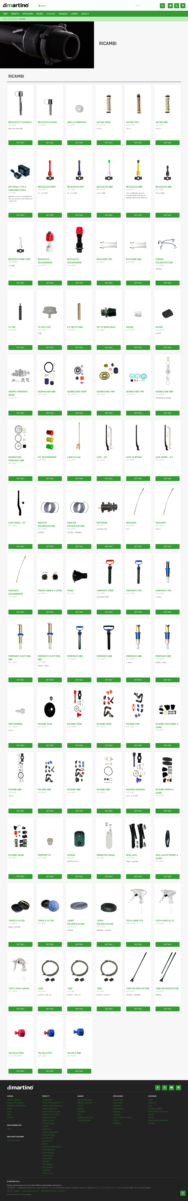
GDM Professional (85, 1100)
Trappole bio (47, 1156)
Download (63, 14)
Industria (116, 1115)
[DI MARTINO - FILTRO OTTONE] (79, 306)
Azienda (74, 14)
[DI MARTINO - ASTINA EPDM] (108, 101)
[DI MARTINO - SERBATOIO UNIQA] (108, 834)
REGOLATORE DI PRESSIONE (158, 1112)
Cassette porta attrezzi (51, 1147)
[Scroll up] (182, 1193)
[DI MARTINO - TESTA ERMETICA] (138, 899)
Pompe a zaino (48, 1120)
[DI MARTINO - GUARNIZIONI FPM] (108, 370)
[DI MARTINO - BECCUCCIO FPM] (79, 165)
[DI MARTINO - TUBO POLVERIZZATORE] (138, 967)
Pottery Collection (85, 1117)
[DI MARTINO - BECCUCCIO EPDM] (50, 165)
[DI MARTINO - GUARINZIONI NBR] (50, 370)
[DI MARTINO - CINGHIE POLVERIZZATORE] (167, 238)
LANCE (150, 1100)
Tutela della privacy (30, 1191)
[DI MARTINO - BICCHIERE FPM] (108, 238)
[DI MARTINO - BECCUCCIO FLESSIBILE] (20, 101)
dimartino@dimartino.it (109, 1188)
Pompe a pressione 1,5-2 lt (52, 1103)
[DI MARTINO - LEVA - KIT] (108, 436)
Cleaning (116, 1112)
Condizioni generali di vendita (53, 1191)
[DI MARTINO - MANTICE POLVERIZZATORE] (50, 501)
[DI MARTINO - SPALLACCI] (138, 834)
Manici (44, 1144)
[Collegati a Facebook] (157, 1087)
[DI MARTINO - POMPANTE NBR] (79, 635)
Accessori (51, 14)
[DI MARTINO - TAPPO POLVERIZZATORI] (108, 899)
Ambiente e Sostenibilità (16, 1106)
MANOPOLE (152, 1103)
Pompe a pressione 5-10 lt (52, 1106)
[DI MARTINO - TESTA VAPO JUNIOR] (20, 967)
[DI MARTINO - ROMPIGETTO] (50, 834)
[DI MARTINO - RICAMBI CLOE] (50, 702)
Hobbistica (117, 1123)
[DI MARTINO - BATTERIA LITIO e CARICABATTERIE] (20, 165)
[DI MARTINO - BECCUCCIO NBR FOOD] (20, 238)
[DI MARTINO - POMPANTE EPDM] (108, 569)
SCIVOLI (151, 1115)
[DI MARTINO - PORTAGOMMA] (20, 702)
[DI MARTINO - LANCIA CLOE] (79, 436)
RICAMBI (151, 1123)
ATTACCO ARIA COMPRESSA (158, 1120)
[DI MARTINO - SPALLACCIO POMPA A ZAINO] (167, 834)
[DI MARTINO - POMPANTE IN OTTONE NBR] (20, 635)
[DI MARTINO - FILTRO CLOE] (50, 306)
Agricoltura (118, 1100)
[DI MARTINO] (50, 1087)
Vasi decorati (47, 1167)
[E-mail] (170, 5)
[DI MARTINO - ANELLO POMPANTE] (79, 101)
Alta (79, 1115)
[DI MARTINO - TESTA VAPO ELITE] (167, 899)
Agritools (81, 1112)
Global (43, 6)
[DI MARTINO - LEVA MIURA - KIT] (167, 436)
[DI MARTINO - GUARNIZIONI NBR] (167, 370)
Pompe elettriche (49, 1117)
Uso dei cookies (13, 1191)
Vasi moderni (47, 1164)
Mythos (81, 1106)
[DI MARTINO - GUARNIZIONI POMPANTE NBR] (20, 436)
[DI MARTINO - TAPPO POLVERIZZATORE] (79, 899)
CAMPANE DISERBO (155, 1109)
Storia (9, 1109)
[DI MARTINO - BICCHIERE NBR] (138, 238)
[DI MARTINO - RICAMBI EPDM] (79, 702)
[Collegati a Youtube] (171, 1087)
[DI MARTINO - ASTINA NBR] (167, 101)
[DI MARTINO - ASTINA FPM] (138, 101)
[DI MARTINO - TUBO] (50, 967)
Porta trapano (48, 1153)
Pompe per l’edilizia (50, 1115)
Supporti (45, 1161)
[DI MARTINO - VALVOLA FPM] (50, 1031)
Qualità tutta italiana (15, 1103)
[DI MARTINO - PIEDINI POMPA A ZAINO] (50, 569)
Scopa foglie (47, 1159)
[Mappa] (182, 5)
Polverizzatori (48, 1123)
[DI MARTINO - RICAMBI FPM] (138, 702)
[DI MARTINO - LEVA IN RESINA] (138, 436)
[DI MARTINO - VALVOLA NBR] (79, 1031)
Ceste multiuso (48, 1135)
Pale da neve (47, 1141)
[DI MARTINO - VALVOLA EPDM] (20, 1031)
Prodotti (15, 14)
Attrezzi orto (47, 1173)
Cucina (115, 1120)
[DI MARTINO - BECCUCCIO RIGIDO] (50, 101)
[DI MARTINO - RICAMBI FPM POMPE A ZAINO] (167, 702)
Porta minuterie (48, 1150)
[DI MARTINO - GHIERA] (138, 306)
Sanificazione (118, 1109)
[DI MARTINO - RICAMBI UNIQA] (20, 834)
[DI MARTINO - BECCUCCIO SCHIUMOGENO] (50, 238)
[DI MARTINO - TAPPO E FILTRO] (20, 899)
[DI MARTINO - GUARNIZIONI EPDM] (79, 370)
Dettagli (20, 143)
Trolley (151, 1117)
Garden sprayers (85, 1103)
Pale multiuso (48, 1138)
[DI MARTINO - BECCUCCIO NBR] (108, 165)
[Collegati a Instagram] (164, 1087)
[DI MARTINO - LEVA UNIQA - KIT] (20, 501)
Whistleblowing (13, 1140)
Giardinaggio (118, 1103)
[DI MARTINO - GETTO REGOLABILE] (108, 306)
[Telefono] (176, 5)
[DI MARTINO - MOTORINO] (108, 501)
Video (9, 1112)
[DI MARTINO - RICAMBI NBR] (20, 768)
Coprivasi (46, 1170)
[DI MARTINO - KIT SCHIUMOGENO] (50, 436)
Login (9, 1129)
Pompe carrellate (49, 1109)
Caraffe (45, 1126)
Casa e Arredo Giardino (122, 1117)
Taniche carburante (50, 1132)
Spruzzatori (47, 1100)
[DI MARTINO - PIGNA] (79, 569)
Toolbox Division (84, 1120)
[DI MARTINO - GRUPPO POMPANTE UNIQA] (20, 370)
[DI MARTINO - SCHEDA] (79, 834)
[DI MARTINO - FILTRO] (20, 306)
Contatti (85, 14)
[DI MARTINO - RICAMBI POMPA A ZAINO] (167, 768)
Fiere (9, 1115)
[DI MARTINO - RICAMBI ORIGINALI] (138, 768)
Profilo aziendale (14, 1100)
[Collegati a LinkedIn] (178, 1087)
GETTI (150, 1106)
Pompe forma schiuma (51, 1112)
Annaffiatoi (46, 1129)
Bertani (81, 1109)
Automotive (117, 1106)
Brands (40, 14)
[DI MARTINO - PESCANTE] (138, 501)
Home (5, 14)
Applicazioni (28, 14)
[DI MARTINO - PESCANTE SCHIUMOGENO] (20, 569)
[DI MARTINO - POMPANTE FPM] (138, 569)
